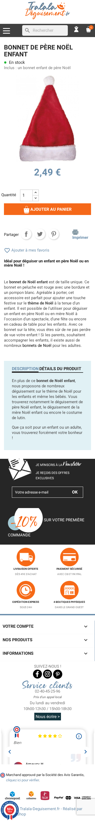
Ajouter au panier (50, 209)
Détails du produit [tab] (60, 368)
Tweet (40, 234)
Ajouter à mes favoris (26, 250)
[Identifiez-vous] (76, 29)
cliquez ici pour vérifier (22, 780)
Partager (26, 234)
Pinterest (53, 234)
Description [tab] (25, 368)
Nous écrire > (48, 716)
